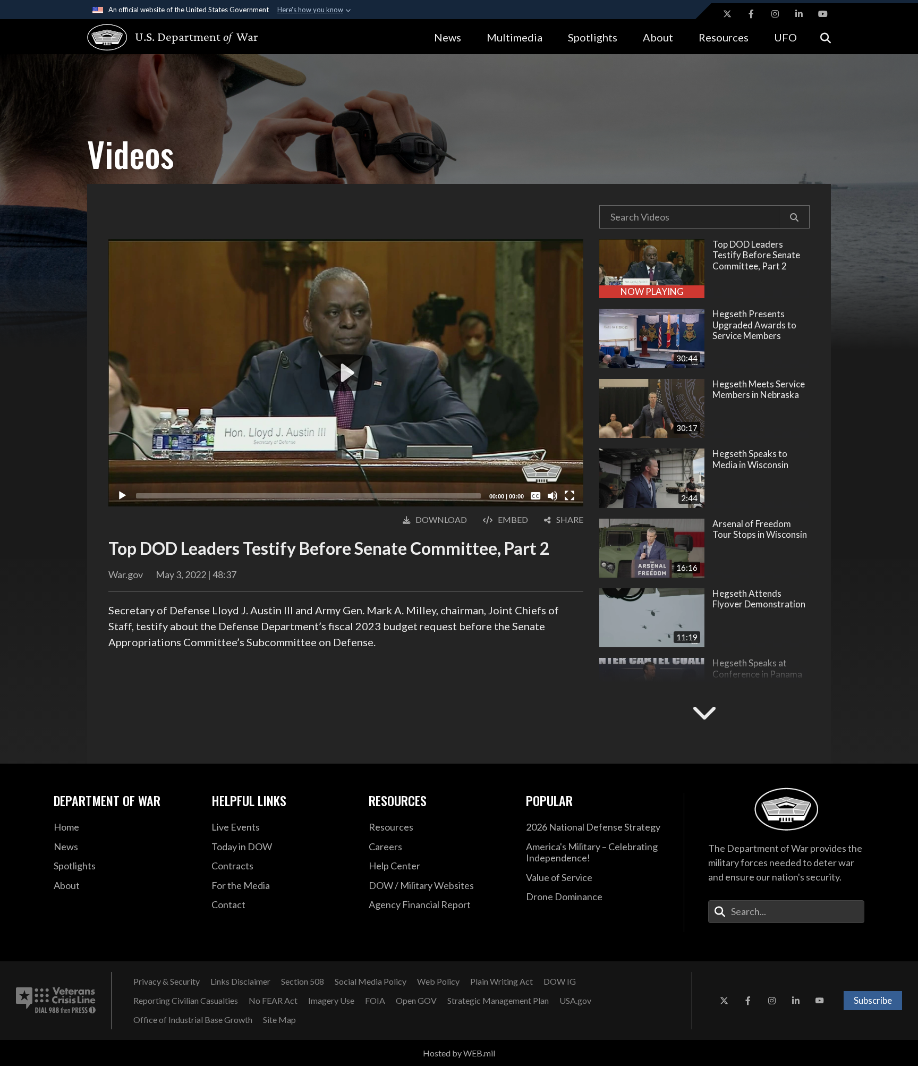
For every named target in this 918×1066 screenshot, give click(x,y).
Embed (513, 519)
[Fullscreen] (569, 495)
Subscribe (873, 1000)
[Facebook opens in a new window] (751, 14)
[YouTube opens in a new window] (823, 14)
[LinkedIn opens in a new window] (799, 14)
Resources (724, 37)
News (447, 37)
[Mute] (552, 495)
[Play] (122, 495)
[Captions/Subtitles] (535, 495)
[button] (794, 217)
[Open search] (826, 37)
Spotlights (592, 37)
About (658, 37)
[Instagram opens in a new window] (775, 14)
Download (441, 519)
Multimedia (514, 37)
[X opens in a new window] (727, 14)
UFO (785, 37)
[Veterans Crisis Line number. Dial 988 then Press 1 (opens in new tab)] (56, 1000)
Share (569, 519)
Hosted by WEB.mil (459, 1053)
